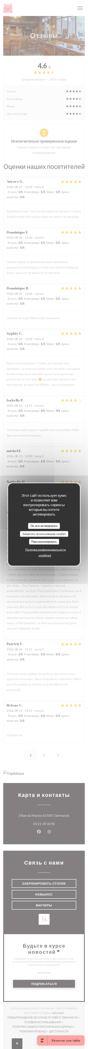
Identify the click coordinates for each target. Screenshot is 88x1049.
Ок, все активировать (44, 525)
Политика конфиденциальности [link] (45, 549)
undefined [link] (45, 555)
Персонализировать (44, 541)
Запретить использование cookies (44, 533)
